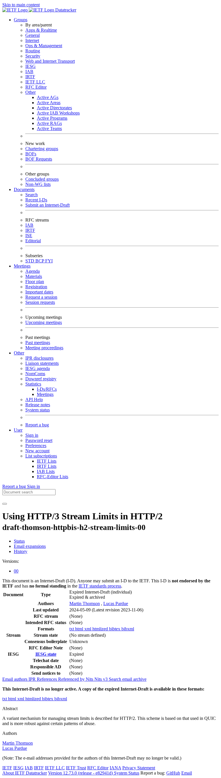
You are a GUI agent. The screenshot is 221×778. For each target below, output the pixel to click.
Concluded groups (42, 179)
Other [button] (19, 352)
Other (30, 92)
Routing (32, 50)
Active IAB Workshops (58, 112)
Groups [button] (20, 19)
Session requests (40, 302)
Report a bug (37, 424)
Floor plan (34, 281)
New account (37, 450)
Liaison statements (42, 363)
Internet (32, 40)
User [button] (18, 430)
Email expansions (30, 546)
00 (16, 571)
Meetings (45, 394)
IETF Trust (76, 767)
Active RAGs (49, 123)
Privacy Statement (138, 767)
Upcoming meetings (43, 322)
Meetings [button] (22, 266)
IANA (115, 767)
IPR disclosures (39, 358)
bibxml (127, 628)
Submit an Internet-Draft (47, 205)
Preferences (35, 445)
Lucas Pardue (115, 603)
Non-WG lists (38, 184)
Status (19, 541)
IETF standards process (100, 586)
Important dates (39, 291)
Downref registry (40, 378)
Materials (33, 276)
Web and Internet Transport (50, 61)
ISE (28, 235)
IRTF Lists (46, 466)
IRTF (30, 76)
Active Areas (48, 102)
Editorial (33, 240)
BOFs (30, 153)
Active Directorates (54, 107)
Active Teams (49, 128)
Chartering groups (41, 148)
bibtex (115, 628)
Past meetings (37, 342)
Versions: (10, 561)
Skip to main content (21, 4)
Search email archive (127, 679)
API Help (34, 399)
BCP (40, 260)
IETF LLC (35, 81)
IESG (30, 66)
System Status (126, 773)
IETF (7, 767)
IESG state (45, 654)
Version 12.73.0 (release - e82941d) (81, 773)
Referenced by (72, 679)
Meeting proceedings (44, 347)
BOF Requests (38, 159)
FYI (49, 260)
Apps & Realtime (41, 30)
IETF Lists (46, 461)
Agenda (32, 271)
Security (32, 56)
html (79, 628)
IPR (32, 679)
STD (30, 260)
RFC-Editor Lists (52, 476)
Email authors (15, 679)
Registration (36, 286)
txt (72, 628)
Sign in (31, 435)
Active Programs (52, 118)
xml (88, 628)
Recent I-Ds (36, 199)
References (47, 679)
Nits (90, 679)
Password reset (38, 440)
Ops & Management (43, 45)
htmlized (100, 628)
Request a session (41, 297)
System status (37, 409)
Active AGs (47, 97)
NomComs (35, 373)
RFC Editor (36, 87)
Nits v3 (101, 679)
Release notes (37, 404)
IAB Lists (46, 471)
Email (186, 773)
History (20, 551)
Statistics (33, 384)
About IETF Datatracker (24, 773)
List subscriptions (41, 455)
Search (31, 194)
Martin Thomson (84, 603)
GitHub (173, 773)
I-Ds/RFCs (47, 389)
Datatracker (65, 9)
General (32, 35)
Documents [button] (24, 189)
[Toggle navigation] (4, 504)
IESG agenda (37, 368)
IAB (29, 71)
